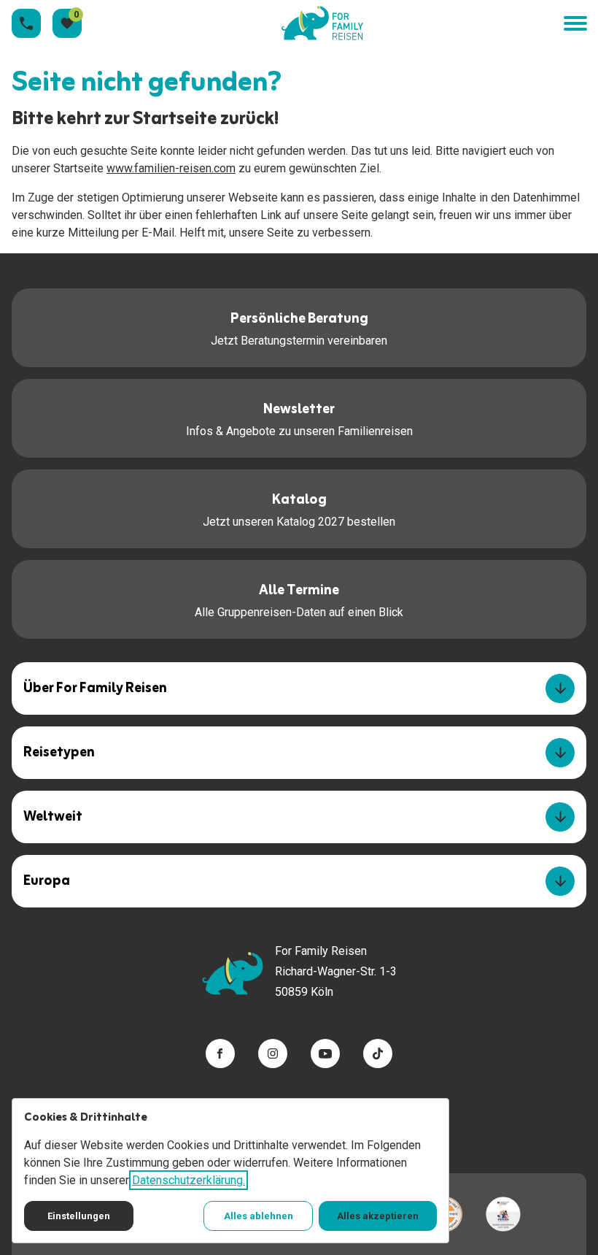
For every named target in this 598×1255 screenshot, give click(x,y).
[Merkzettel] (67, 23)
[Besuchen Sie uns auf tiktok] (377, 1053)
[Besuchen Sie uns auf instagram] (272, 1053)
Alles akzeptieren (378, 1215)
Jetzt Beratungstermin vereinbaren (299, 327)
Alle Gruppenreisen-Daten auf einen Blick (299, 598)
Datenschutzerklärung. (188, 1180)
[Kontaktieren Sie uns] (26, 23)
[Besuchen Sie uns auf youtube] (325, 1053)
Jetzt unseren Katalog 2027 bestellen (299, 508)
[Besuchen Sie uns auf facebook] (220, 1053)
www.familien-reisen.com (171, 168)
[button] (574, 24)
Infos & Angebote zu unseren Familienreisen (299, 417)
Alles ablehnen (258, 1215)
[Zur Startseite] (322, 23)
